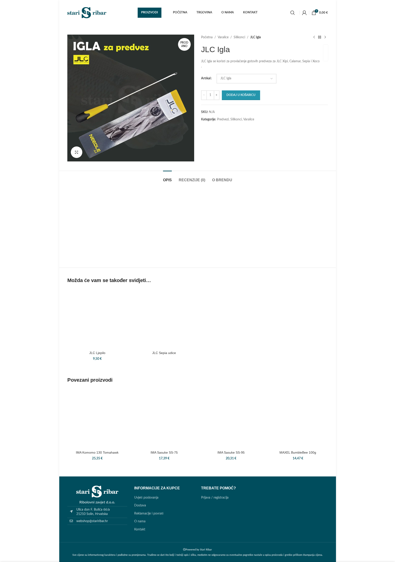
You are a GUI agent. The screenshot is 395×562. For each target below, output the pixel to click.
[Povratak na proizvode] (319, 37)
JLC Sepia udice (164, 353)
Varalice (223, 37)
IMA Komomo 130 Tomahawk (97, 452)
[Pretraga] (292, 12)
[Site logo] (87, 12)
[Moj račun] (304, 12)
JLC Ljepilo (97, 353)
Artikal (206, 78)
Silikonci (239, 37)
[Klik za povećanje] (76, 152)
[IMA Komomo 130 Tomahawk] (97, 418)
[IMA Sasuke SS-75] (164, 418)
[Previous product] (314, 37)
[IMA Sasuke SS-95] (231, 418)
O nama (140, 521)
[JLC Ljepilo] (97, 318)
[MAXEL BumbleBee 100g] (298, 418)
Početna (207, 37)
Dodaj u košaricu (240, 95)
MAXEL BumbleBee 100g (297, 452)
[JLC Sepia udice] (164, 318)
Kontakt (139, 529)
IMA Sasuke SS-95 (231, 452)
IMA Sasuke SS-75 (164, 452)
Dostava (140, 505)
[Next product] (325, 37)
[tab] (167, 178)
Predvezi (223, 119)
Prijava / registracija (215, 497)
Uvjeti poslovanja (146, 497)
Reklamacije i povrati (148, 513)
